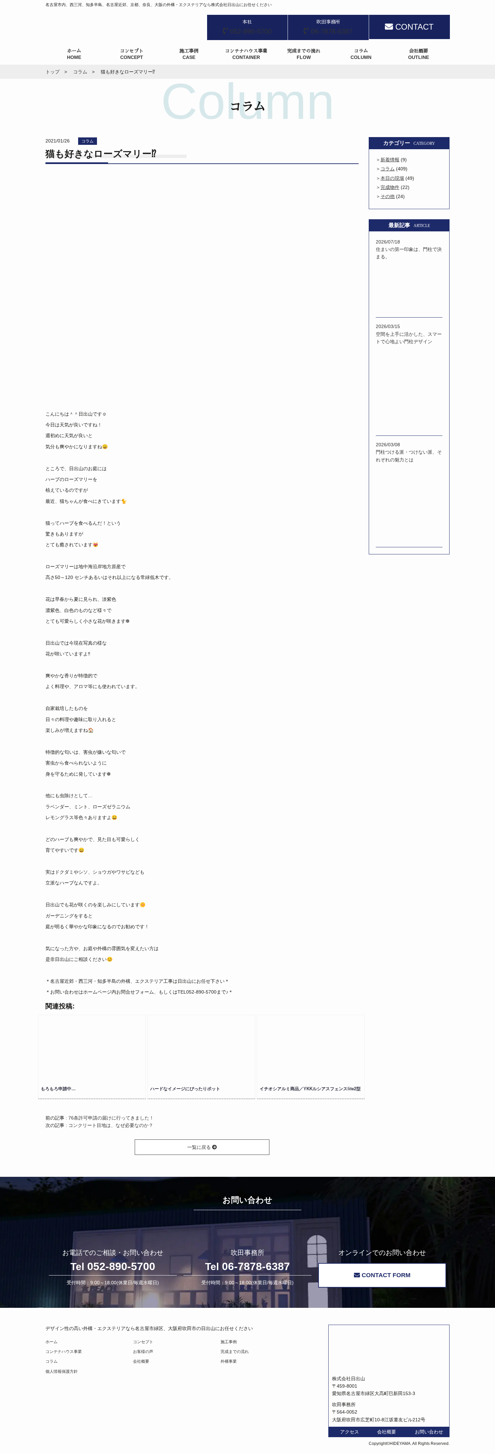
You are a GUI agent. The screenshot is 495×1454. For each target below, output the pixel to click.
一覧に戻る (199, 1147)
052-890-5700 (112, 1266)
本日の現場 (392, 178)
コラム (87, 141)
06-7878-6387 (247, 1266)
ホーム (51, 1341)
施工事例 (229, 1341)
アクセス (349, 1431)
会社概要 (141, 1361)
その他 (388, 196)
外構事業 (229, 1361)
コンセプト (143, 1341)
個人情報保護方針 (61, 1371)
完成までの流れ (235, 1351)
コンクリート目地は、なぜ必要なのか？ (110, 1125)
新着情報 (390, 159)
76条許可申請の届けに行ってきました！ (111, 1118)
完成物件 (390, 187)
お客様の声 (143, 1351)
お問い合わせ (429, 1431)
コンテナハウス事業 (63, 1351)
